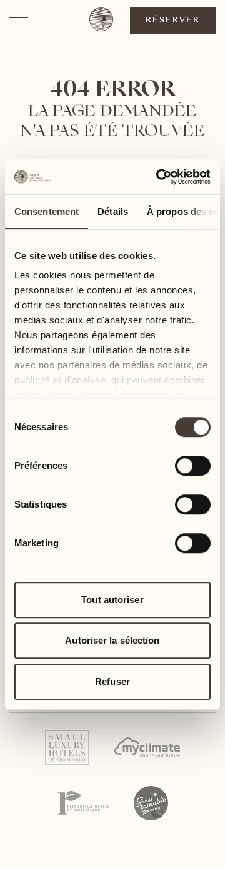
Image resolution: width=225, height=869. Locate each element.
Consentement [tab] (46, 211)
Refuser (112, 681)
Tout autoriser (112, 599)
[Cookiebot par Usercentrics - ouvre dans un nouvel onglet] (159, 177)
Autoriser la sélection (112, 640)
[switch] (192, 465)
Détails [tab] (113, 211)
